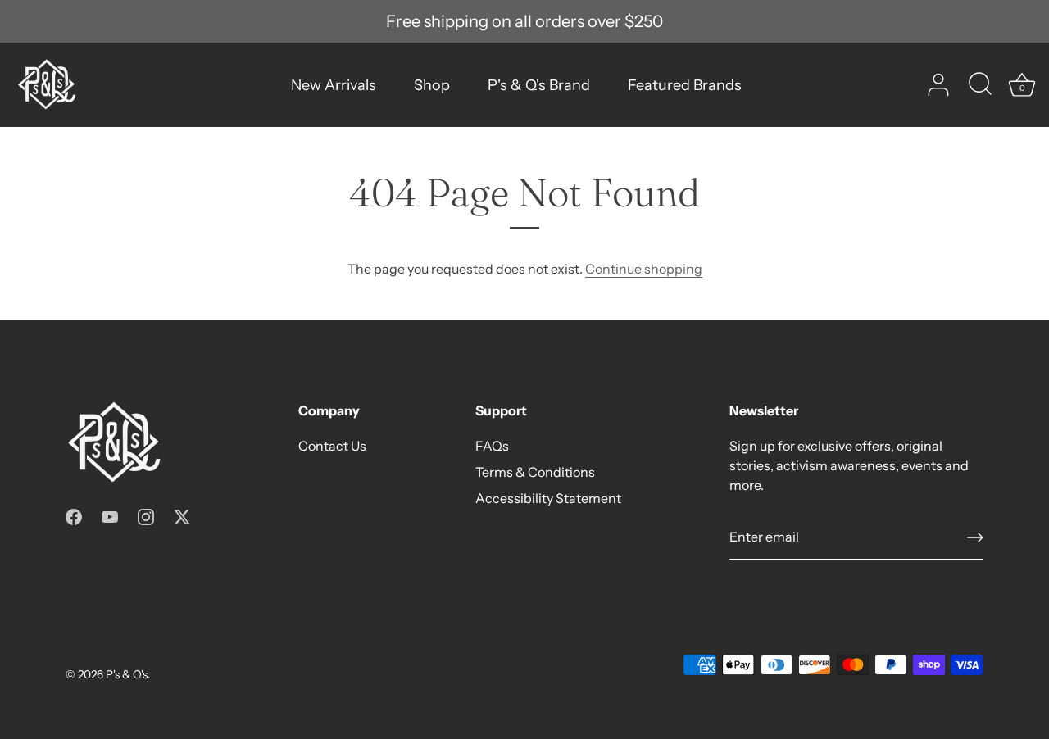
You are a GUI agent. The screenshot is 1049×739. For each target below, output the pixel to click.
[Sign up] (975, 537)
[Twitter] (182, 515)
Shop (432, 85)
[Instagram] (146, 515)
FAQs (492, 446)
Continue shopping (643, 269)
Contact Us (332, 446)
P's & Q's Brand (539, 85)
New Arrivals (333, 85)
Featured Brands (685, 85)
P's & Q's (127, 674)
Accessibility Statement (548, 498)
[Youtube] (110, 515)
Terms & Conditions (535, 472)
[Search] (980, 85)
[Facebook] (74, 515)
